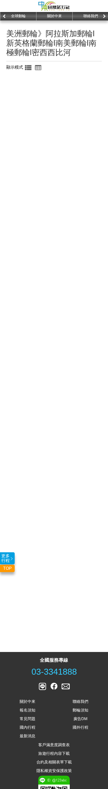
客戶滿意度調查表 (54, 745)
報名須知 (27, 710)
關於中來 (54, 16)
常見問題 (27, 718)
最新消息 (27, 736)
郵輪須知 (80, 710)
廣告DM (80, 718)
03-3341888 (54, 671)
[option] (18, 16)
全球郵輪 (18, 16)
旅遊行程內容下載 (54, 753)
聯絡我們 (80, 701)
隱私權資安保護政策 (54, 770)
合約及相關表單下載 (54, 762)
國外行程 (80, 727)
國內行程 (27, 727)
